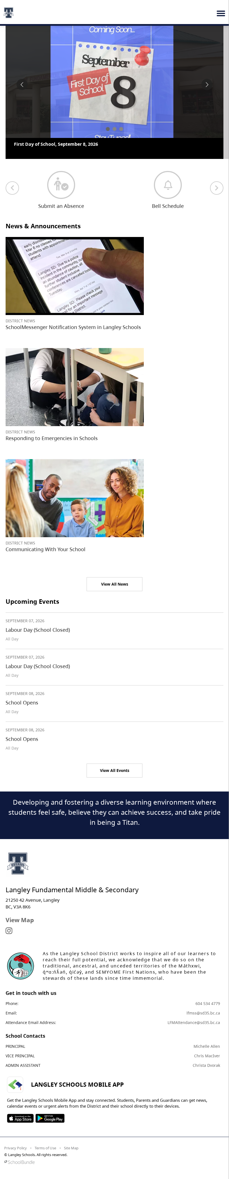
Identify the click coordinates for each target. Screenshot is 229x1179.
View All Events (114, 792)
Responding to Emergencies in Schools (52, 460)
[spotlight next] (207, 84)
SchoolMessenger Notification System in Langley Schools (73, 349)
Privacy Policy (15, 1169)
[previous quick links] (12, 210)
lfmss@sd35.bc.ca (203, 1034)
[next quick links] (216, 210)
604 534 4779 (207, 1025)
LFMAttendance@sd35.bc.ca (194, 1044)
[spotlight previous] (22, 84)
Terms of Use (45, 1169)
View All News (114, 606)
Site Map (71, 1169)
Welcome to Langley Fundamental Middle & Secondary (74, 144)
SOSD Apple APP (20, 1140)
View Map (20, 942)
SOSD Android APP (50, 1140)
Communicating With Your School (45, 571)
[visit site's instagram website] (9, 953)
